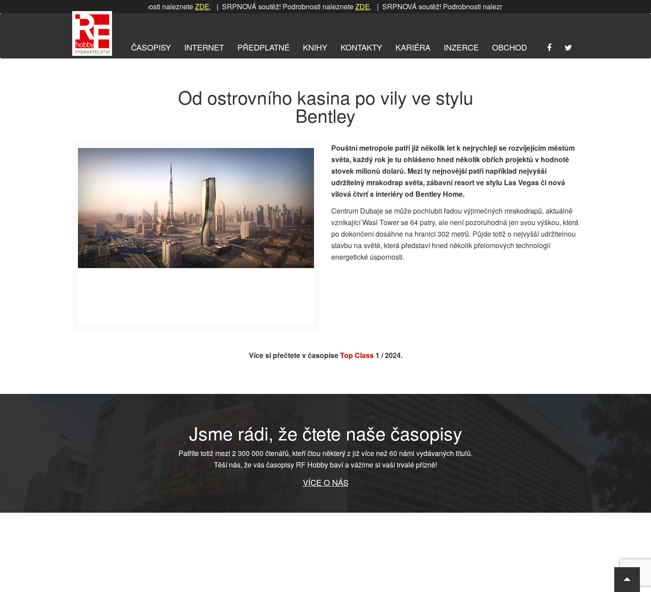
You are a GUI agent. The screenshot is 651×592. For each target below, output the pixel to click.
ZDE (189, 6)
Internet (204, 47)
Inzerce (461, 47)
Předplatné (263, 47)
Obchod (509, 47)
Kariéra (412, 47)
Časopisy (151, 47)
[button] (627, 579)
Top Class (357, 355)
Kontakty (361, 47)
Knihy (315, 47)
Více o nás (326, 482)
